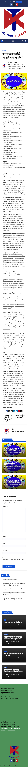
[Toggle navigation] (13, 41)
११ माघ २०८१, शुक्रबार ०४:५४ (11, 674)
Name (4, 536)
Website (5, 550)
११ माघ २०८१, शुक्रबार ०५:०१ (11, 641)
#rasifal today (19, 68)
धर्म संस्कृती (4, 50)
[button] (22, 40)
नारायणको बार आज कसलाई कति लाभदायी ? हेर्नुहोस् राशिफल (13, 481)
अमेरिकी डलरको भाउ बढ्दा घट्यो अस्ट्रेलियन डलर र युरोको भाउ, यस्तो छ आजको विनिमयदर (13, 639)
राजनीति (5, 667)
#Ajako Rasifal (11, 68)
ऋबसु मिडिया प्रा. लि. (5, 728)
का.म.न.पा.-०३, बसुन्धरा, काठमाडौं (8, 730)
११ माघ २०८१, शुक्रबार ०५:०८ (11, 624)
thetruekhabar (13, 62)
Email (4, 543)
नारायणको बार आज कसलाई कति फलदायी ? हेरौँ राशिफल (13, 449)
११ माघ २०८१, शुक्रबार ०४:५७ (11, 657)
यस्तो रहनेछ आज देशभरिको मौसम (10, 579)
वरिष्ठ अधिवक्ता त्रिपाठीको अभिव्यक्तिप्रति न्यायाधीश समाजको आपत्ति (13, 672)
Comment (5, 506)
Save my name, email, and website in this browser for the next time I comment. (13, 560)
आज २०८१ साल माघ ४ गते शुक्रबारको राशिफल (11, 463)
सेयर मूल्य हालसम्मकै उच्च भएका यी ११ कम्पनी (12, 589)
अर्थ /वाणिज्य (5, 634)
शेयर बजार (5, 651)
